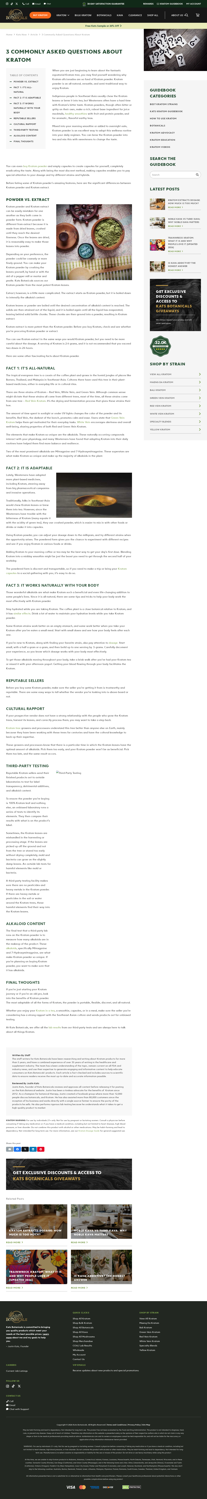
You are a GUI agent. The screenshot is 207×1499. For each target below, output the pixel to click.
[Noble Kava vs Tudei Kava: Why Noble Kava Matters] (101, 1221)
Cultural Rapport (25, 124)
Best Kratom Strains (164, 104)
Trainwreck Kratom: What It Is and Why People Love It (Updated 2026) (35, 1276)
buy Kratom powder (35, 166)
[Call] (7, 1401)
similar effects (21, 613)
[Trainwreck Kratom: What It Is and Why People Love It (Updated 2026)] (36, 1267)
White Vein (83, 422)
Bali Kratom (158, 389)
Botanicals (157, 125)
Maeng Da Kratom (161, 382)
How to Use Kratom (163, 118)
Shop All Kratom (81, 1318)
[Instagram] (7, 3)
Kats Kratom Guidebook (166, 111)
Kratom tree (13, 728)
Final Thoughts (23, 141)
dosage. (113, 642)
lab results (55, 1027)
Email (12, 1405)
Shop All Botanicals (83, 1327)
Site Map (146, 1424)
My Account (79, 1354)
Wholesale (78, 1350)
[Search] (197, 174)
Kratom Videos (160, 146)
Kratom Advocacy (162, 132)
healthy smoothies (76, 113)
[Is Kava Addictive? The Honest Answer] (101, 1267)
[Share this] (17, 1149)
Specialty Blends (160, 421)
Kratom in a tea (45, 1010)
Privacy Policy (134, 1424)
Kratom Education (162, 139)
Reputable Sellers (25, 118)
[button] (155, 4)
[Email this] (9, 1149)
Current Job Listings (17, 1370)
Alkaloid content (25, 135)
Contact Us (79, 1359)
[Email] (7, 1405)
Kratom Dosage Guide (89, 1130)
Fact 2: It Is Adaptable (27, 97)
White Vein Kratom (162, 413)
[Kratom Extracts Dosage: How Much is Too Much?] (36, 1221)
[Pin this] (40, 1149)
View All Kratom (160, 374)
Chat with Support (19, 1409)
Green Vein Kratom (162, 397)
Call (11, 1401)
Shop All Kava (80, 1331)
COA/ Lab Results (82, 1345)
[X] (16, 3)
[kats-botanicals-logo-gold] (16, 15)
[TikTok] (11, 3)
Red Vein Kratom (35, 401)
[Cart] (197, 15)
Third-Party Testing (26, 129)
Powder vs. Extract (26, 81)
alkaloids (11, 948)
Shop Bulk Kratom (82, 1322)
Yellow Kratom (160, 429)
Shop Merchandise (83, 1341)
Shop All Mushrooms (84, 1336)
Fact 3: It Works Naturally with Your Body (27, 108)
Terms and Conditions (116, 1424)
